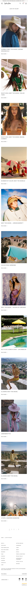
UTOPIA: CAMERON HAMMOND (10, 518)
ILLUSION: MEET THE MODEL (9, 391)
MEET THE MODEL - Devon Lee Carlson (13, 307)
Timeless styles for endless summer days (12, 0)
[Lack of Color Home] (8, 3)
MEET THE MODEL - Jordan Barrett (12, 223)
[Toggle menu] (2, 3)
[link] (4, 53)
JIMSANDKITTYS (6, 433)
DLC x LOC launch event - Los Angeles (13, 349)
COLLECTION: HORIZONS (8, 265)
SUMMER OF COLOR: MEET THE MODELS (13, 181)
